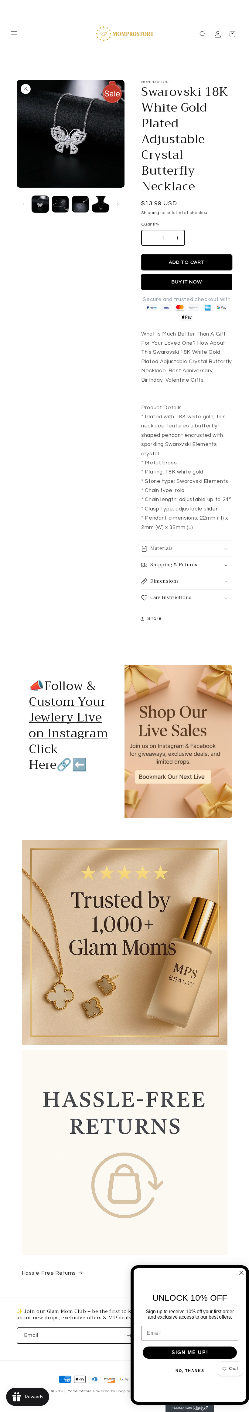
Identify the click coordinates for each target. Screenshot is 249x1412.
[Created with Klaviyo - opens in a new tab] (189, 1408)
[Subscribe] (129, 1335)
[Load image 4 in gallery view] (100, 204)
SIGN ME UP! (190, 1352)
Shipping (150, 213)
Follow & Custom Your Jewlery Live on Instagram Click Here (68, 725)
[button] (14, 34)
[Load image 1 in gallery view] (40, 204)
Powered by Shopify (111, 1391)
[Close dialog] (241, 1272)
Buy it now (187, 281)
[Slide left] (23, 204)
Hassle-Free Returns (49, 1273)
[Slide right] (117, 204)
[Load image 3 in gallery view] (80, 204)
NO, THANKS (190, 1371)
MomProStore (80, 1391)
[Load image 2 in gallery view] (60, 204)
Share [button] (154, 618)
